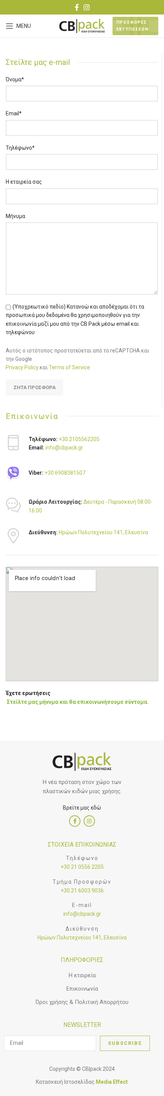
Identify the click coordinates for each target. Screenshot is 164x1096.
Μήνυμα (15, 216)
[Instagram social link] (86, 7)
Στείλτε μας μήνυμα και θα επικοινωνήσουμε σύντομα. (77, 702)
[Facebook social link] (76, 7)
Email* (14, 113)
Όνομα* (15, 79)
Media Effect (112, 1082)
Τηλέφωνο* (20, 148)
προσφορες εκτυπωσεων (132, 26)
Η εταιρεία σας (24, 182)
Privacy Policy (22, 367)
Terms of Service (69, 367)
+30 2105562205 (79, 439)
